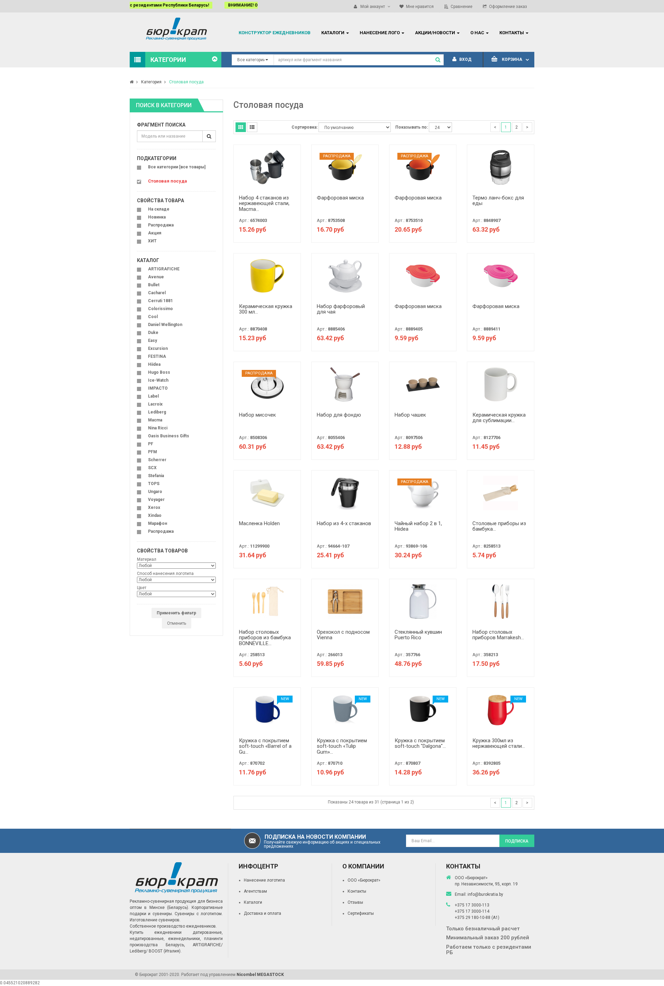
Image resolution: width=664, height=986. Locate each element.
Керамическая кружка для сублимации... (499, 418)
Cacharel (157, 292)
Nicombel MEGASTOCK (260, 974)
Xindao (155, 515)
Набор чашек (410, 415)
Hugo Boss (159, 372)
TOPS (153, 483)
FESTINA (157, 356)
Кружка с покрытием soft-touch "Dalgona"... (420, 743)
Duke (153, 332)
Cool (153, 316)
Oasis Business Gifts (168, 436)
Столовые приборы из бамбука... (499, 526)
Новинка (157, 217)
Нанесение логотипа (264, 880)
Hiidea (154, 364)
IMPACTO (158, 388)
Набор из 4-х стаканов (344, 523)
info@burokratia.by (485, 894)
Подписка (516, 841)
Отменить (176, 623)
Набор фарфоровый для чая (341, 309)
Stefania (156, 475)
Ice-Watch (158, 380)
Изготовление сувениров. (155, 920)
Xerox (154, 507)
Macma (155, 420)
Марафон (157, 523)
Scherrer (157, 459)
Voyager (156, 499)
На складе (158, 209)
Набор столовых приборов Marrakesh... (498, 635)
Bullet (153, 284)
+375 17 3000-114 (472, 911)
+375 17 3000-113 (472, 905)
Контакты (357, 891)
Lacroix (155, 404)
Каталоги (253, 902)
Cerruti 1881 (160, 300)
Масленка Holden (259, 523)
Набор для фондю (339, 415)
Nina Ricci (157, 428)
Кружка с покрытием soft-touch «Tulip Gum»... (342, 746)
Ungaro (155, 491)
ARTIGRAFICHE (163, 269)
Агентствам (255, 891)
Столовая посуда (186, 82)
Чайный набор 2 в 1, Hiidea (418, 526)
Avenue (156, 277)
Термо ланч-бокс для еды (498, 201)
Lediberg (157, 412)
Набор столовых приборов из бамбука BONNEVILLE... (265, 638)
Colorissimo (160, 308)
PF (150, 443)
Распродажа (161, 225)
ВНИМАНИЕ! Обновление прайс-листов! (177, 5)
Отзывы (355, 902)
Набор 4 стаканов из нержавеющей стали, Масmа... (264, 203)
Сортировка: (304, 127)
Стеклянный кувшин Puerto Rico (418, 635)
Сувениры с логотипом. (199, 913)
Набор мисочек (257, 415)
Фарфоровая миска (340, 198)
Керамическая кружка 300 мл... (265, 309)
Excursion (158, 348)
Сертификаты (361, 913)
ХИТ (152, 241)
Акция (154, 233)
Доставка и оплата (262, 913)
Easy (152, 340)
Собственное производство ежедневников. (173, 926)
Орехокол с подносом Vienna (343, 635)
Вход (464, 59)
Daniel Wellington (165, 324)
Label (153, 396)
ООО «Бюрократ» (364, 880)
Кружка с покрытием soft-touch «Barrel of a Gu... (265, 746)
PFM (152, 451)
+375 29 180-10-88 (473, 917)
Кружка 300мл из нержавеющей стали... (498, 743)
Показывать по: (411, 127)
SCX (152, 467)
